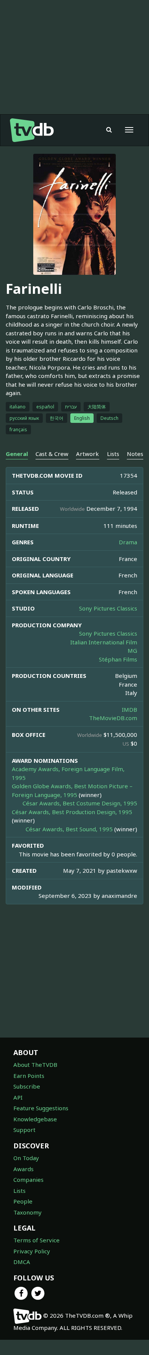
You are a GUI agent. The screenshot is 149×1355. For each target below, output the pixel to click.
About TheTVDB (35, 1064)
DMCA (21, 1262)
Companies (28, 1179)
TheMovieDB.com (113, 718)
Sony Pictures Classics (108, 608)
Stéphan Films (118, 659)
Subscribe (26, 1086)
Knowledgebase (35, 1119)
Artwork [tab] (87, 454)
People (22, 1201)
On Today (26, 1158)
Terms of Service (36, 1240)
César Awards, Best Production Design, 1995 (72, 812)
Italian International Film (103, 642)
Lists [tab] (113, 454)
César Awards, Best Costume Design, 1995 (80, 803)
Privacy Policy (31, 1251)
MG (132, 650)
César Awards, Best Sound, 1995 (69, 829)
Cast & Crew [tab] (52, 454)
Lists (19, 1190)
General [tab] (17, 454)
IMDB (129, 709)
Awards (23, 1169)
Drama (128, 542)
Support (24, 1129)
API (18, 1097)
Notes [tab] (135, 454)
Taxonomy (27, 1212)
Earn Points (28, 1075)
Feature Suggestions (40, 1108)
